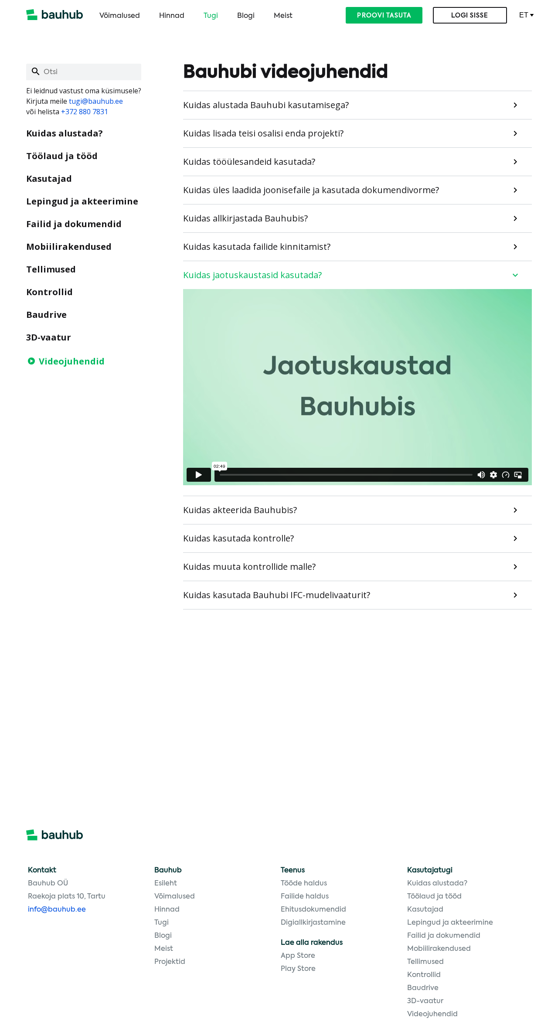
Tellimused (51, 269)
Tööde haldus (304, 883)
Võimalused (119, 16)
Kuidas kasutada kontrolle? (238, 538)
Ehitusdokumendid (313, 909)
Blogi (246, 16)
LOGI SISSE (469, 16)
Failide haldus (305, 896)
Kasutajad (49, 178)
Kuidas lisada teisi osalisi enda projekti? (263, 133)
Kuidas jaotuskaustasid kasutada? (252, 275)
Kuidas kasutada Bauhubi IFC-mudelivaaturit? (276, 595)
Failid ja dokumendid (74, 224)
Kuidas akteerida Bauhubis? (240, 510)
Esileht (165, 883)
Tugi (211, 16)
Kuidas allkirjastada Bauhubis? (245, 218)
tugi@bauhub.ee (96, 101)
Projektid (169, 962)
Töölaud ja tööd (62, 156)
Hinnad (171, 16)
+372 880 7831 (84, 111)
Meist (283, 16)
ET (523, 15)
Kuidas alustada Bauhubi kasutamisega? (266, 105)
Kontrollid (49, 292)
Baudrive (46, 314)
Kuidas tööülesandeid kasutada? (249, 161)
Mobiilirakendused (69, 246)
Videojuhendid (72, 361)
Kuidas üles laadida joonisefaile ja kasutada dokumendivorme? (311, 190)
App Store (298, 956)
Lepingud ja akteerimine (82, 201)
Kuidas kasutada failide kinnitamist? (256, 246)
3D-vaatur (48, 337)
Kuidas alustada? (64, 133)
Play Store (298, 969)
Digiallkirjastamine (313, 922)
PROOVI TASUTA (384, 16)
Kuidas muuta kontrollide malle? (249, 566)
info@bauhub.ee (57, 909)
